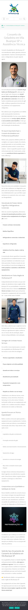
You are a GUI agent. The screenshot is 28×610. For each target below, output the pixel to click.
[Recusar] (26, 605)
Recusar (17, 607)
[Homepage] (14, 8)
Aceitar (11, 607)
